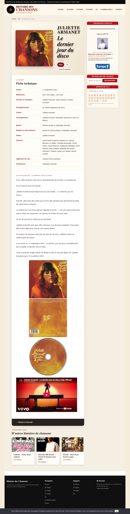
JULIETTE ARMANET (65, 69)
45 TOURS (70, 9)
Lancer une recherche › (103, 488)
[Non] (128, 511)
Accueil (61, 9)
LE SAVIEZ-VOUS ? (106, 9)
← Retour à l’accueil (24, 422)
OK (116, 511)
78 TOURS (89, 9)
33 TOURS (79, 9)
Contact (119, 9)
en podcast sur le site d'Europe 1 (100, 55)
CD (96, 9)
